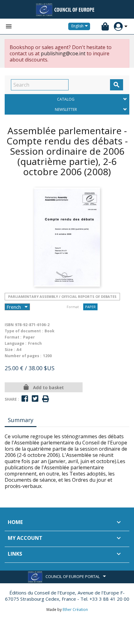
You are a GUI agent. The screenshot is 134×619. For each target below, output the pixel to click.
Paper (90, 306)
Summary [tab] (20, 420)
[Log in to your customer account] (118, 26)
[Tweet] (35, 399)
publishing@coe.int (63, 53)
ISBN (9, 324)
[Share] (25, 399)
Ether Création (75, 609)
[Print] (45, 399)
